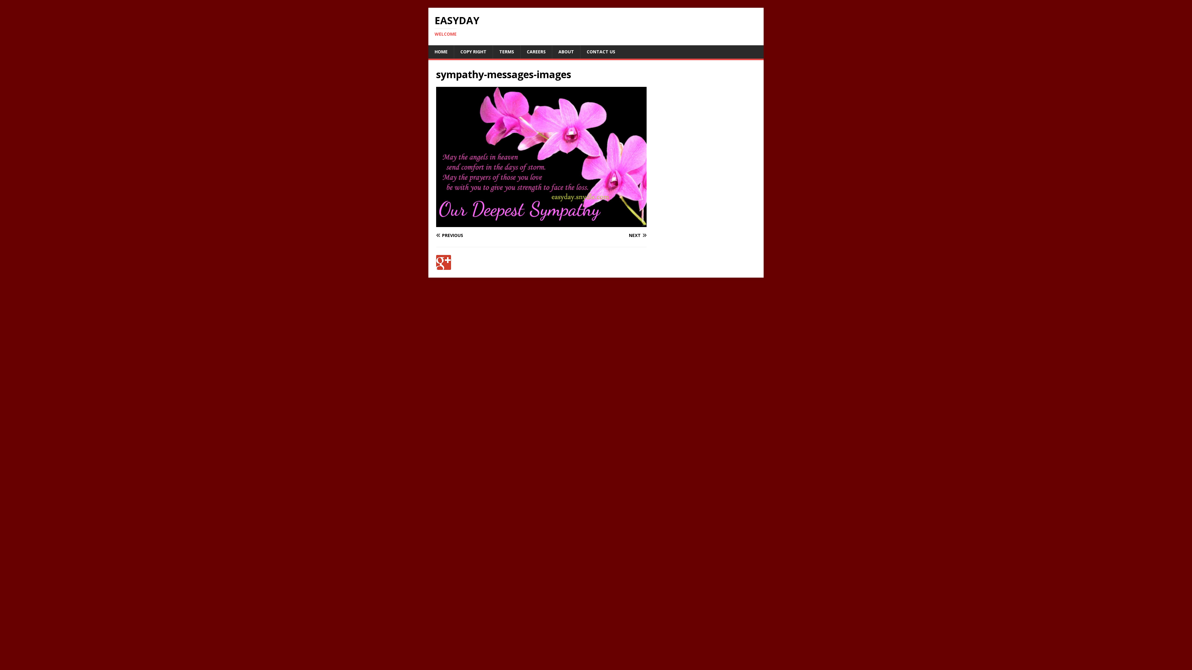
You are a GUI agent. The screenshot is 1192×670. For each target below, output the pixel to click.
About (566, 52)
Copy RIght (473, 52)
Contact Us (601, 52)
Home (441, 52)
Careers (536, 52)
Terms (506, 52)
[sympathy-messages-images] (541, 223)
